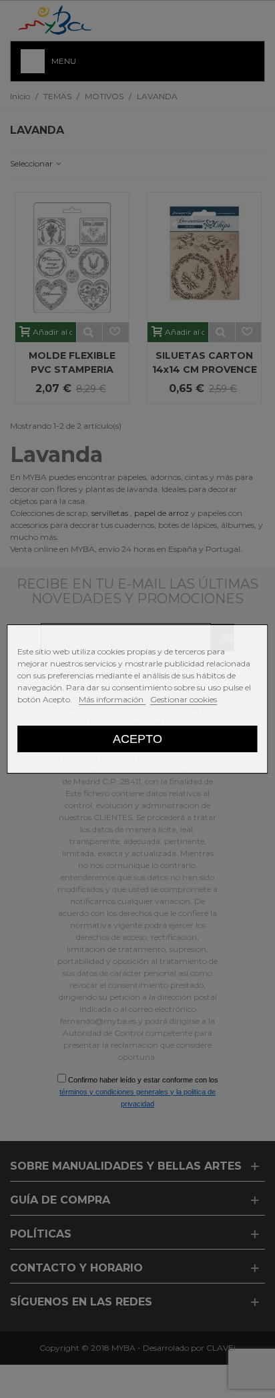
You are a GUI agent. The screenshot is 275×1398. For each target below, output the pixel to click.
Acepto (137, 739)
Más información (112, 699)
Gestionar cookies (183, 699)
